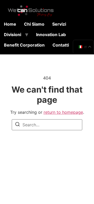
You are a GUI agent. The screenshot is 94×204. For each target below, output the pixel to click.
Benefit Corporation (24, 45)
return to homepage (63, 112)
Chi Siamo (34, 24)
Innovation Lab (51, 34)
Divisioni (12, 34)
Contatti (60, 45)
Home (10, 24)
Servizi (59, 24)
